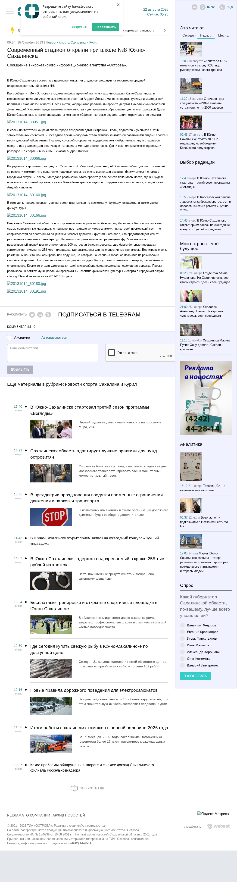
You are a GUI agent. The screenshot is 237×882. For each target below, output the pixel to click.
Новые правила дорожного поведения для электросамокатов (94, 690)
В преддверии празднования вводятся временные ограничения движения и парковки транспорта (96, 498)
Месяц (223, 35)
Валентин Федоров (201, 625)
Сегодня (189, 35)
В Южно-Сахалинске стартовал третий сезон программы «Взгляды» (89, 410)
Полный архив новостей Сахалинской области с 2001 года (116, 834)
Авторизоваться (54, 337)
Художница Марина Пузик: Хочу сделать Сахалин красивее (205, 345)
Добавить (20, 369)
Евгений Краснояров (202, 631)
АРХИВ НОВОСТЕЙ (69, 815)
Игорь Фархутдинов (202, 638)
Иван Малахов (198, 645)
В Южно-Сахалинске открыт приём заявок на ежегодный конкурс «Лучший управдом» (94, 540)
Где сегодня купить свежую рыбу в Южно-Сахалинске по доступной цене (89, 649)
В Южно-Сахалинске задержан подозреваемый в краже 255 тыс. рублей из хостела (97, 561)
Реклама (15, 815)
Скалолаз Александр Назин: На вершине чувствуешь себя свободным (201, 311)
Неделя (206, 35)
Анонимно (22, 337)
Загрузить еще (92, 788)
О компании (38, 815)
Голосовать (195, 676)
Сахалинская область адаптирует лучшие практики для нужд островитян (93, 454)
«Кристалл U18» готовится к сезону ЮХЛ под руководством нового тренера (203, 65)
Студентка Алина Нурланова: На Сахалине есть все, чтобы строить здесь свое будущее (205, 277)
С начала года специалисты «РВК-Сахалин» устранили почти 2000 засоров (202, 103)
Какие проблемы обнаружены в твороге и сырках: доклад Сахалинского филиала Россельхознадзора (92, 767)
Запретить (79, 26)
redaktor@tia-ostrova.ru (84, 825)
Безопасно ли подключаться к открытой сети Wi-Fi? (204, 522)
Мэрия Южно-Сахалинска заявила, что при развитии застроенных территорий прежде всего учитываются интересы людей (204, 562)
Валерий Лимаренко (202, 665)
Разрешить (105, 26)
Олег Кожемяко (198, 658)
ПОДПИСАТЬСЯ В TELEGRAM (99, 314)
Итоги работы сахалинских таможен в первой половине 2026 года (99, 727)
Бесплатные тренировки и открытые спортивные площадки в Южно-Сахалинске (93, 605)
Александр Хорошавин (204, 652)
